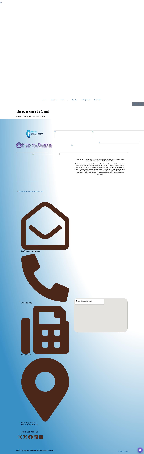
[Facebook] (30, 437)
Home (45, 100)
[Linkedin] (35, 437)
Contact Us (97, 100)
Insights (74, 100)
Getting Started (85, 100)
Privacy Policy (123, 451)
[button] (140, 450)
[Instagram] (19, 437)
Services (63, 100)
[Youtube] (41, 437)
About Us (54, 100)
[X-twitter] (25, 437)
